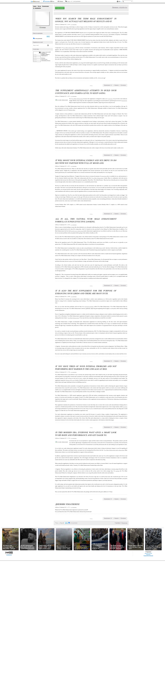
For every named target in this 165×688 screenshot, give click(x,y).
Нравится (116, 85)
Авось (68, 1)
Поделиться (123, 85)
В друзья (43, 27)
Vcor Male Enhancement (69, 47)
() (111, 85)
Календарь (124, 523)
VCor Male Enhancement (77, 98)
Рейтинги (61, 1)
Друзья (39, 6)
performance (106, 34)
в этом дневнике (38, 38)
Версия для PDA (148, 553)
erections (125, 406)
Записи (34, 6)
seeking (70, 261)
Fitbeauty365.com (70, 380)
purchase (117, 471)
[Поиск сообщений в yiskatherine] (48, 36)
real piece (110, 98)
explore (83, 34)
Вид (120, 1)
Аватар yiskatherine (42, 18)
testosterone (124, 100)
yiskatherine (33, 8)
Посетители (44, 59)
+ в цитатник (73, 24)
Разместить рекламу (148, 555)
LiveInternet (35, 1)
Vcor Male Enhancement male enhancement (114, 450)
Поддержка (117, 1)
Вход (53, 1)
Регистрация (47, 1)
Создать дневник (59, 8)
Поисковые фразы (45, 60)
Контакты (148, 554)
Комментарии (45, 6)
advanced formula (89, 306)
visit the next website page (77, 231)
